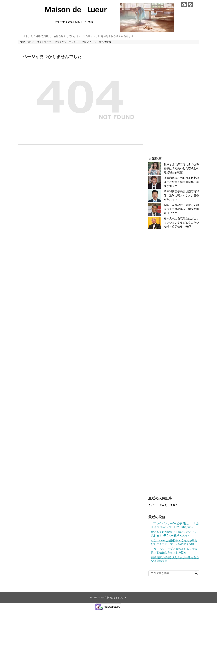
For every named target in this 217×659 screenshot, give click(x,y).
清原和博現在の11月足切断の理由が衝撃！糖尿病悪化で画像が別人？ (181, 181)
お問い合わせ (26, 42)
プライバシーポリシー (66, 42)
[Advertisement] (173, 98)
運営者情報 (105, 42)
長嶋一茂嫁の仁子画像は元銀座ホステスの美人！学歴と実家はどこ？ (181, 209)
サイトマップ (44, 42)
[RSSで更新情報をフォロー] (190, 4)
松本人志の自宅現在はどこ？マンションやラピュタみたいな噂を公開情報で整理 (181, 222)
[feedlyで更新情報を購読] (184, 4)
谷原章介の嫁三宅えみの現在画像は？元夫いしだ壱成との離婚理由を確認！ (181, 168)
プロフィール (89, 42)
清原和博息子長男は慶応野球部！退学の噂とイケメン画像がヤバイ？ (181, 195)
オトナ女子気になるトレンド (112, 597)
